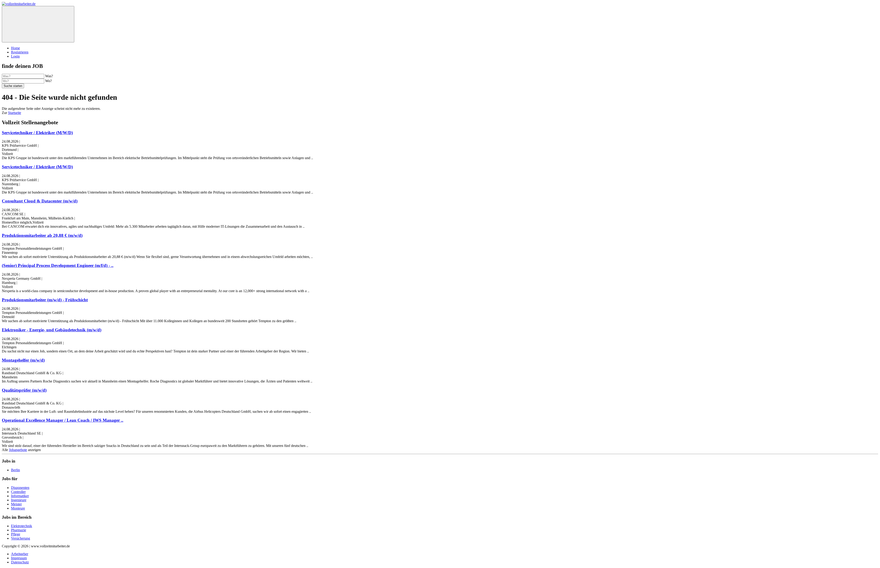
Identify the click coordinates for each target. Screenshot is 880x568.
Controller (18, 492)
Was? (49, 76)
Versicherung (20, 538)
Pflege (15, 534)
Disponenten (20, 488)
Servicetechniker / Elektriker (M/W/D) (37, 132)
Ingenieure (18, 500)
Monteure (18, 508)
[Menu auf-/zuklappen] (38, 24)
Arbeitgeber (19, 554)
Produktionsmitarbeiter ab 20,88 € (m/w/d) (42, 235)
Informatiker (20, 496)
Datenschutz (20, 562)
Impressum (19, 558)
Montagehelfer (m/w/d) (23, 360)
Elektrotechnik (21, 526)
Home (15, 48)
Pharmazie (18, 530)
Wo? (48, 81)
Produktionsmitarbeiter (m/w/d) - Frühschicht (45, 299)
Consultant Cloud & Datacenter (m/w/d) (39, 201)
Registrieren (19, 52)
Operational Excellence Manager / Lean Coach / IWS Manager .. (62, 420)
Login (15, 56)
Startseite (14, 113)
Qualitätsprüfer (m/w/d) (24, 390)
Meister (16, 504)
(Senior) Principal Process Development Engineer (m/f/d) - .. (57, 265)
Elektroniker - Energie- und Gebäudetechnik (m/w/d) (51, 329)
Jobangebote (18, 450)
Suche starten (13, 86)
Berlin (15, 470)
